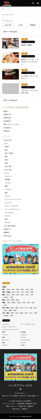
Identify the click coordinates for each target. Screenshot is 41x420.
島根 (17, 308)
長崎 (21, 313)
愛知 (17, 300)
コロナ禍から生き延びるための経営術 (19, 401)
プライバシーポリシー (9, 404)
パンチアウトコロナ (20, 385)
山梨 (11, 297)
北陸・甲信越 (9, 153)
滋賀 (19, 302)
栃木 (17, 295)
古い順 (20, 25)
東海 (6, 160)
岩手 (13, 289)
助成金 (6, 131)
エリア (6, 143)
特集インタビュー (11, 406)
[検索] (33, 3)
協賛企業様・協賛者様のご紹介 (27, 404)
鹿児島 (6, 316)
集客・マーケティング (10, 124)
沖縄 (11, 316)
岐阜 (8, 300)
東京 (8, 295)
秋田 (22, 289)
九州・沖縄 (8, 170)
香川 (5, 310)
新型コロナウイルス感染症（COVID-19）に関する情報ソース (20, 396)
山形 (27, 289)
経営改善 (6, 118)
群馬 (22, 295)
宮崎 (35, 313)
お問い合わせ (8, 236)
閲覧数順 (32, 25)
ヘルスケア (8, 189)
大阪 (28, 302)
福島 (31, 289)
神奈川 (6, 297)
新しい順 (8, 25)
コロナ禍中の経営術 (10, 226)
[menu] (37, 3)
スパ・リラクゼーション (12, 209)
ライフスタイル (9, 212)
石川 (23, 292)
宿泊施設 (7, 179)
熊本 (26, 313)
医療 (6, 193)
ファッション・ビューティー (13, 199)
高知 (15, 310)
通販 (6, 186)
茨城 (13, 295)
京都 (23, 302)
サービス (7, 216)
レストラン (8, 176)
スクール (7, 196)
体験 (6, 219)
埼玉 (27, 295)
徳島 (31, 308)
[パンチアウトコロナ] (6, 3)
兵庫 (33, 302)
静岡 (13, 300)
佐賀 (17, 313)
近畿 (6, 163)
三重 (8, 302)
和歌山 (14, 302)
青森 (8, 289)
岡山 (35, 308)
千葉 (31, 295)
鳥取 (12, 308)
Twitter (20, 389)
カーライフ (8, 203)
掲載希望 (6, 232)
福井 (27, 292)
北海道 (7, 146)
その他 (22, 345)
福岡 (12, 313)
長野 (32, 292)
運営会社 (24, 409)
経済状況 (6, 121)
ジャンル (6, 173)
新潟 (13, 292)
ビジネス (7, 222)
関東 (6, 156)
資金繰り (6, 114)
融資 (5, 111)
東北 (6, 150)
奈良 (5, 305)
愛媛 (10, 310)
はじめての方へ (19, 393)
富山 (18, 292)
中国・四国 (8, 166)
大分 (31, 313)
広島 (21, 308)
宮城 (17, 289)
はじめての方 (8, 140)
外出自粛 (6, 128)
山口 (26, 308)
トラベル (7, 183)
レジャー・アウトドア (11, 206)
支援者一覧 (7, 229)
